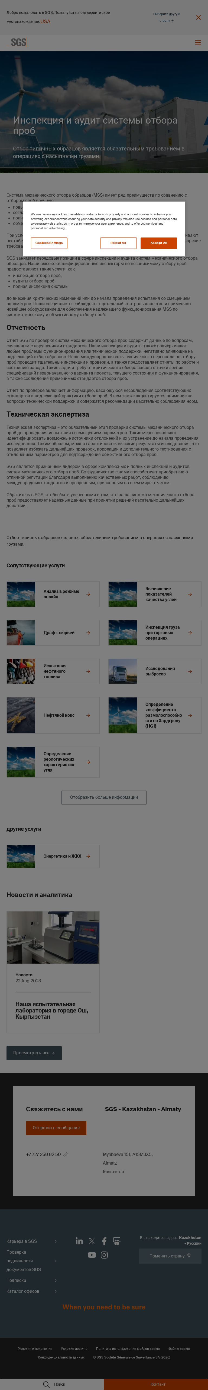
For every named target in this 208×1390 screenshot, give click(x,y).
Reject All (118, 243)
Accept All (159, 243)
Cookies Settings (49, 243)
